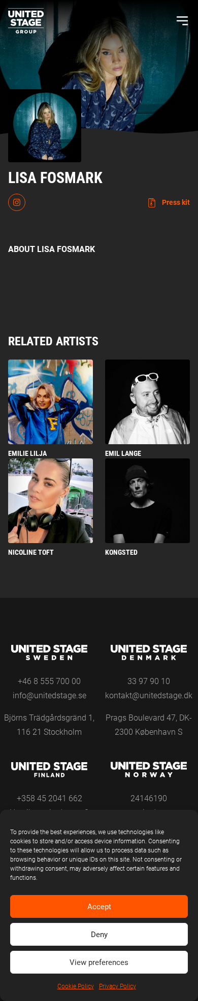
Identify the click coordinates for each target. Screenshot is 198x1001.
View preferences (99, 962)
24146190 (148, 798)
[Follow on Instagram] (16, 202)
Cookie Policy (75, 986)
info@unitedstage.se (49, 695)
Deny (99, 934)
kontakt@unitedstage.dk (148, 695)
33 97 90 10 (148, 681)
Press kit (175, 202)
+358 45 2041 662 (49, 798)
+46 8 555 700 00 (49, 681)
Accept (99, 906)
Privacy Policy (117, 986)
